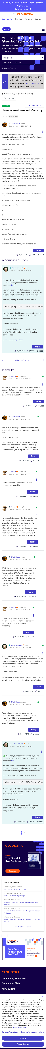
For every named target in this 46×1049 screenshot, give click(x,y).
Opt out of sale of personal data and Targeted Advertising (23, 1032)
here (13, 285)
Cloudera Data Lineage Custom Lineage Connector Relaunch (21, 903)
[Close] (42, 996)
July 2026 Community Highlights (15, 889)
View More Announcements (23, 927)
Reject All (23, 1038)
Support (38, 19)
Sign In (6, 29)
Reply (38, 250)
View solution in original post (13, 340)
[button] (42, 130)
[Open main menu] (43, 29)
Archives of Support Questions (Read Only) (18, 94)
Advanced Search (9, 68)
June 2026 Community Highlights (15, 896)
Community (7, 19)
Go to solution (35, 105)
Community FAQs (11, 983)
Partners (28, 19)
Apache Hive (13, 116)
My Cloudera (8, 988)
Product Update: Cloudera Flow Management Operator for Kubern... (22, 912)
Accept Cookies (23, 1044)
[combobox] (23, 62)
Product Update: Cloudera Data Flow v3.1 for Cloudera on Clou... (22, 921)
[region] (23, 1021)
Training (18, 19)
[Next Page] (28, 833)
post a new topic (32, 83)
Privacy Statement (19, 1027)
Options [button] (7, 98)
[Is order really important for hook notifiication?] (43, 360)
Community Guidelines (14, 978)
